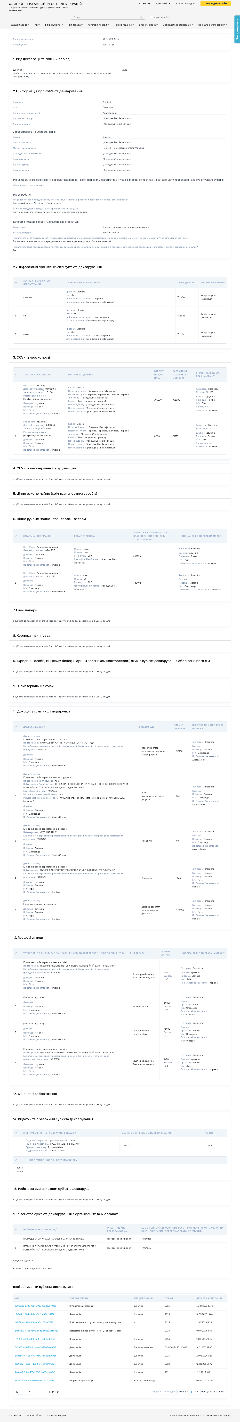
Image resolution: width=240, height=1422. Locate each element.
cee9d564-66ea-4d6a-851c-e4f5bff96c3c (35, 1364)
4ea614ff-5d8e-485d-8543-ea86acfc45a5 (35, 1372)
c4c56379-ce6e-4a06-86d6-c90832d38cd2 (36, 1331)
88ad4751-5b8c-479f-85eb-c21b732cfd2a (35, 1380)
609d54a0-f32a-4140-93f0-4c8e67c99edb (35, 1356)
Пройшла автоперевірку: (211, 25)
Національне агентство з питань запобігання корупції (203, 1415)
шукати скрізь (161, 17)
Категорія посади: (97, 25)
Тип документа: (53, 25)
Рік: (36, 25)
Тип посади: (74, 25)
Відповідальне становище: (177, 25)
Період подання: (123, 25)
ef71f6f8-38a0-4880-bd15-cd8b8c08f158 (35, 1339)
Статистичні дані (185, 3)
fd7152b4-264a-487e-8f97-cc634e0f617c (34, 1322)
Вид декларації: (19, 25)
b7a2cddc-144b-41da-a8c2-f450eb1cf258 (35, 1314)
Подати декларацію (216, 3)
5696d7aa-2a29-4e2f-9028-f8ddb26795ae (35, 1306)
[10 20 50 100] (23, 1392)
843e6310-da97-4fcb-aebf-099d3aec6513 (35, 1347)
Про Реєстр (144, 3)
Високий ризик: (147, 25)
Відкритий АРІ (163, 3)
